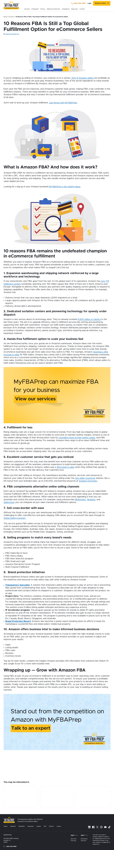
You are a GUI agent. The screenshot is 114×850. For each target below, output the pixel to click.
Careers (59, 826)
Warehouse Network (53, 9)
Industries (13, 826)
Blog (5, 16)
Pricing (42, 9)
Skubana (91, 500)
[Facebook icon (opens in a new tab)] (93, 827)
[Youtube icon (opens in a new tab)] (105, 827)
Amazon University (88, 481)
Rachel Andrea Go (12, 34)
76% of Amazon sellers (82, 78)
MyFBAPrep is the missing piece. (64, 187)
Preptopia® (35, 9)
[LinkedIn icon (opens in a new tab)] (89, 827)
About (5, 826)
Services (27, 9)
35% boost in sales (65, 467)
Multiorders (80, 500)
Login (89, 3)
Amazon (11, 16)
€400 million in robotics (89, 319)
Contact (82, 9)
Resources (74, 9)
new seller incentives (85, 478)
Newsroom (31, 826)
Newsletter (22, 826)
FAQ (45, 826)
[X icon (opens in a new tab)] (97, 827)
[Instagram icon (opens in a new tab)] (101, 827)
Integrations (66, 9)
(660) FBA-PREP (79, 3)
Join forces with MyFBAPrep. (63, 103)
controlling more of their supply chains (76, 438)
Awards (39, 826)
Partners (51, 826)
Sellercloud (9, 502)
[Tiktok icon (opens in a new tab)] (109, 827)
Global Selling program (14, 518)
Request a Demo (100, 3)
